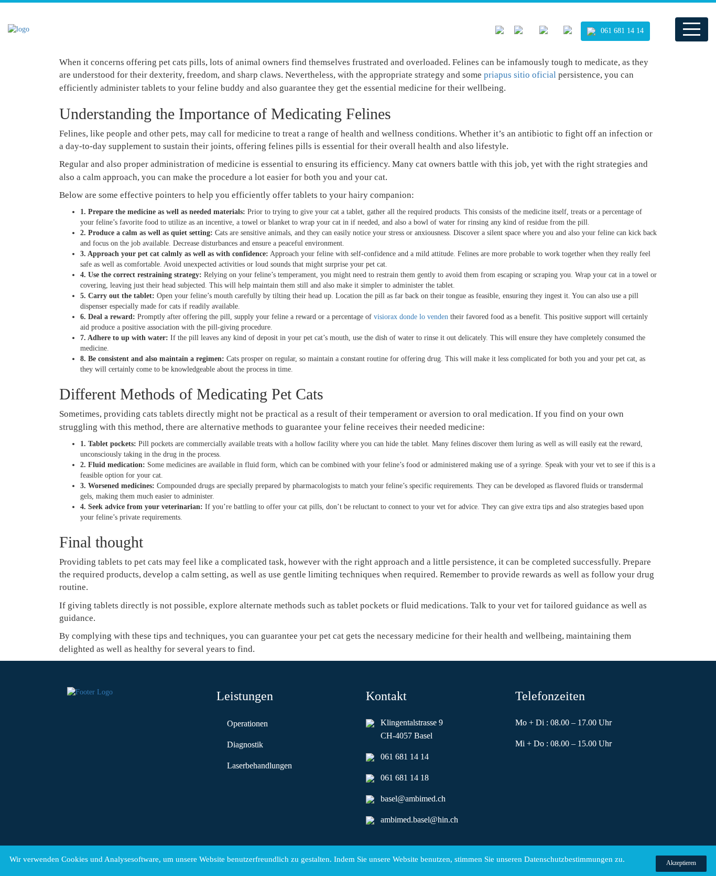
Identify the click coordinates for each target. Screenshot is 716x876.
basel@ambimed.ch (413, 798)
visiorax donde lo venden (411, 317)
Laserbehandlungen (259, 765)
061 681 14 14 (622, 31)
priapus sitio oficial (520, 75)
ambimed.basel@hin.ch (419, 819)
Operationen (247, 723)
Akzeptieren (681, 863)
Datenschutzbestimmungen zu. (574, 859)
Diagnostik (245, 744)
